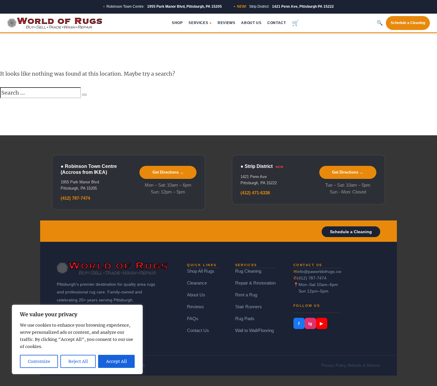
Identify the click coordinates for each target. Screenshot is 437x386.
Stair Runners (248, 306)
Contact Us (198, 330)
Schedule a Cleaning (408, 23)
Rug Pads (244, 318)
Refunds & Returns (364, 365)
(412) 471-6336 (255, 192)
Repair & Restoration (255, 282)
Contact (276, 23)
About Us (251, 23)
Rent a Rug (246, 294)
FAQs (192, 318)
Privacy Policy (333, 365)
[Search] (84, 95)
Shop (177, 23)
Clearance (197, 282)
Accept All (116, 361)
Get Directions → (168, 172)
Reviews (226, 23)
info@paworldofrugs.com (319, 271)
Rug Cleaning (248, 271)
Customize (39, 361)
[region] (77, 339)
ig (310, 323)
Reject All (78, 361)
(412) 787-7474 (75, 198)
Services (198, 23)
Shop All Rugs (200, 271)
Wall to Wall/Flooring (254, 330)
